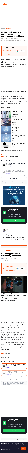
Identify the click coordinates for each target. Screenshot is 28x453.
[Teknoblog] (7, 4)
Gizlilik (22, 444)
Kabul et (23, 448)
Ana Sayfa (3, 28)
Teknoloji (8, 28)
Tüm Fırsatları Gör (13, 178)
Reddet (18, 448)
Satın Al (8, 166)
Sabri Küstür (6, 38)
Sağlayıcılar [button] (18, 444)
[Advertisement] (14, 401)
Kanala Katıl (14, 220)
